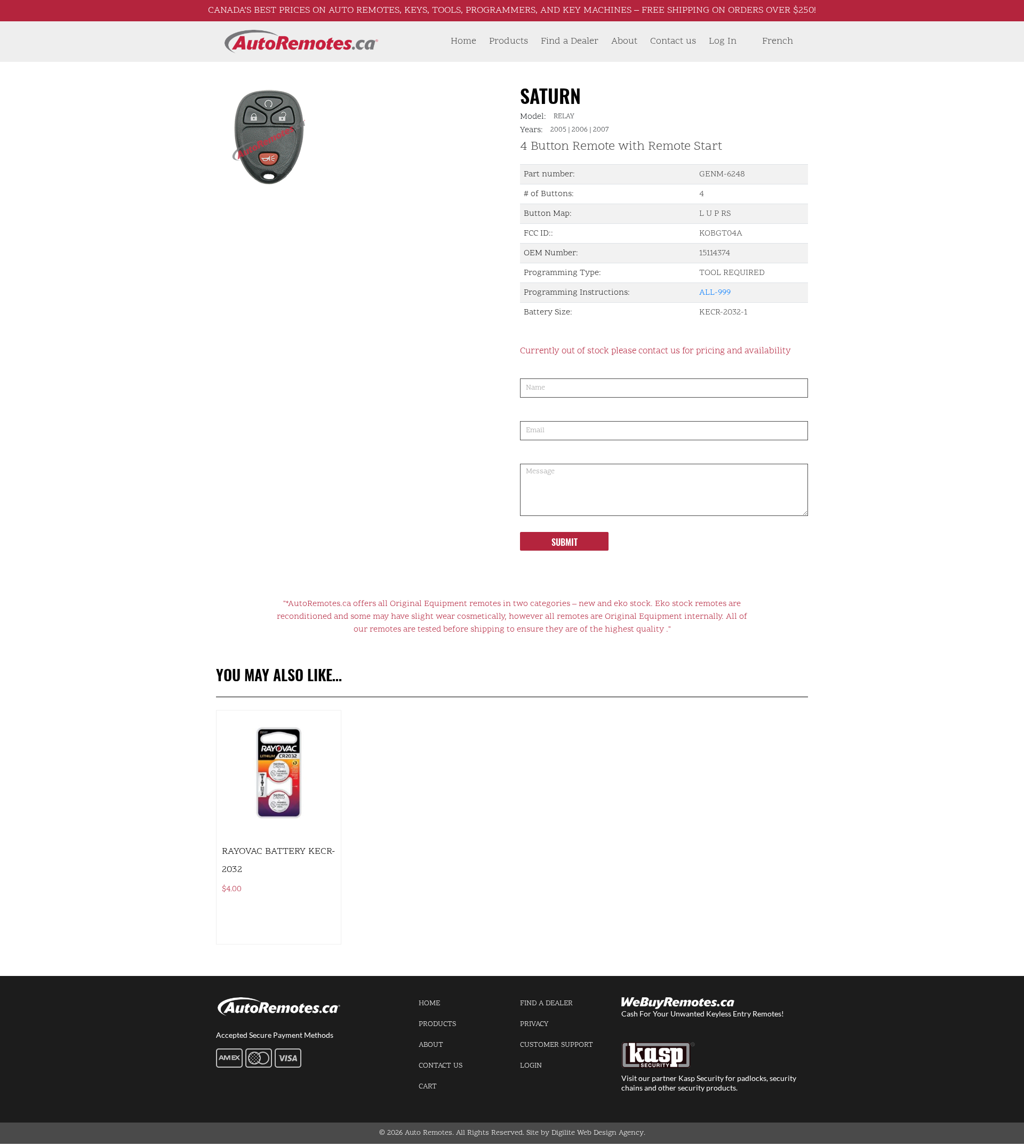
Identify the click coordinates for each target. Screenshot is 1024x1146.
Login (531, 1066)
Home (463, 41)
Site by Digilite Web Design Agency (585, 1133)
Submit (564, 542)
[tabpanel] (334, 136)
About (624, 41)
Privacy (534, 1024)
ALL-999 (715, 292)
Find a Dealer (569, 41)
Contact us (673, 41)
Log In (723, 41)
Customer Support (556, 1045)
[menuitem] (777, 41)
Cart (428, 1087)
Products (508, 41)
